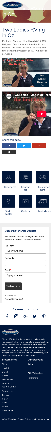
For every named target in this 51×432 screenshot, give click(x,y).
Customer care (43, 188)
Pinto (4, 364)
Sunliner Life (7, 391)
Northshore (33, 378)
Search (5, 406)
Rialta (30, 364)
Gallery (25, 211)
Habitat (5, 368)
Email (8, 270)
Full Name (9, 245)
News (4, 402)
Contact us (25, 188)
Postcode (9, 258)
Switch (5, 372)
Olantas (5, 383)
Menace (41, 419)
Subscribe (13, 286)
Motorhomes (43, 211)
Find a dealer (8, 212)
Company (6, 395)
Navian (5, 376)
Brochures (9, 187)
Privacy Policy (24, 419)
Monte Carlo (7, 379)
